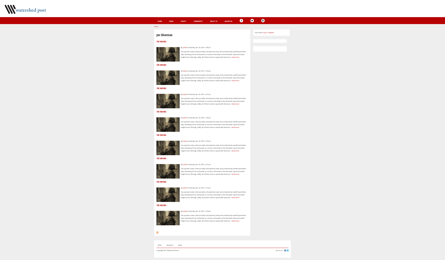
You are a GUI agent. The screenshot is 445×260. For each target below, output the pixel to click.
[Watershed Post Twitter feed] (252, 20)
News (171, 21)
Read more (235, 57)
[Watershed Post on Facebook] (241, 20)
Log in (265, 32)
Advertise (228, 21)
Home (160, 21)
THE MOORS (161, 41)
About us (213, 21)
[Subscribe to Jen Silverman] (157, 232)
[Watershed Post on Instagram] (263, 20)
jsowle (185, 47)
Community (198, 21)
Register (271, 32)
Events (183, 21)
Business (170, 245)
